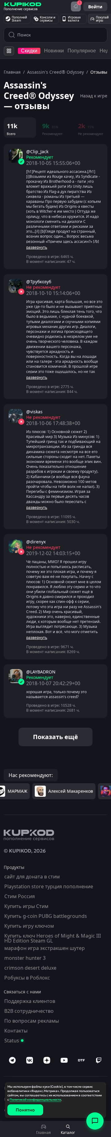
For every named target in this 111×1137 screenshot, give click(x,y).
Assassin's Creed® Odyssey (55, 72)
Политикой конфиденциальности (35, 1100)
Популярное (82, 50)
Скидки (29, 50)
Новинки (54, 50)
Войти (95, 7)
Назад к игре (93, 96)
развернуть (36, 247)
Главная (12, 72)
